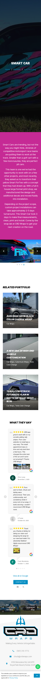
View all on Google (20, 576)
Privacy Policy (13, 678)
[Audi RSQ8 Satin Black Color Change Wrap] (20, 310)
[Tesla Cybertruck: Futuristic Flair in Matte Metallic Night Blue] (20, 392)
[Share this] (18, 587)
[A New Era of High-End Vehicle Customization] (20, 351)
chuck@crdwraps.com (23, 656)
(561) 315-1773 (23, 651)
